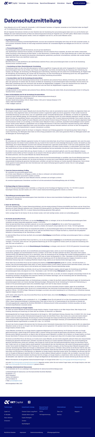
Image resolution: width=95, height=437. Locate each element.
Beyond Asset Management (47, 3)
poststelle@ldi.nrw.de (16, 380)
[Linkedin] (29, 402)
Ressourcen (78, 407)
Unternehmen (61, 3)
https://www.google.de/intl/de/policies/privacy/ (73, 359)
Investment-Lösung (32, 3)
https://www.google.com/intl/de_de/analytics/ (21, 364)
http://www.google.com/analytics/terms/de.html (25, 362)
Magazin (68, 3)
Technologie (22, 3)
